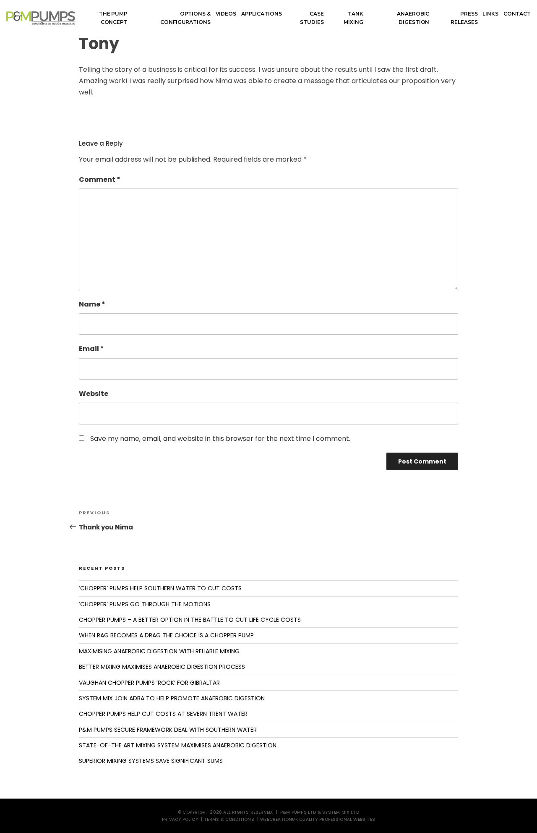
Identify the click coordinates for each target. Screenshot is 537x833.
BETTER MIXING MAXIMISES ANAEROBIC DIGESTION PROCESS (162, 667)
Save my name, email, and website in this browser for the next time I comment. (220, 438)
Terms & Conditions (229, 819)
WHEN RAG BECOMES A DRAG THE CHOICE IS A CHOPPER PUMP (166, 635)
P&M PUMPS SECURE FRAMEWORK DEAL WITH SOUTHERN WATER (168, 730)
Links (490, 13)
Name (92, 304)
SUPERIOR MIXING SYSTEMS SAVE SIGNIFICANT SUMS (151, 761)
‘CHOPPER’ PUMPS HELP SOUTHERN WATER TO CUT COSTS (160, 588)
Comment (99, 179)
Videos (226, 13)
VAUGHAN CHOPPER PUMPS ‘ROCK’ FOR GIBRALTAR (149, 682)
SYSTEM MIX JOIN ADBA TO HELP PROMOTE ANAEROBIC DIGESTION (172, 698)
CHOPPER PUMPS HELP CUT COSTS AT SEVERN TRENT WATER (163, 714)
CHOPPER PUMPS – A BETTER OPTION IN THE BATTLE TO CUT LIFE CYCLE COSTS (190, 620)
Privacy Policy (180, 819)
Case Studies (311, 17)
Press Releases (464, 17)
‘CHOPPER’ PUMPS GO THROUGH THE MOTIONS (145, 604)
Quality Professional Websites (337, 819)
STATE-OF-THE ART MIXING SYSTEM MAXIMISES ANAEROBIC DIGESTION (177, 745)
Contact (517, 13)
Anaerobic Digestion (413, 17)
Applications (261, 13)
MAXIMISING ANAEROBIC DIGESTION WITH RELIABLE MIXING (159, 651)
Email (91, 349)
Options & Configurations (185, 17)
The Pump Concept (113, 17)
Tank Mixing (353, 17)
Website (93, 393)
